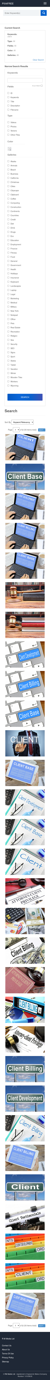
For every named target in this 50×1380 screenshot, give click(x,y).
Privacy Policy (8, 1357)
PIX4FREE (8, 3)
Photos (13, 126)
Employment (16, 244)
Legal (13, 294)
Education (15, 240)
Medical (14, 302)
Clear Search (38, 59)
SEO (12, 348)
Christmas (15, 182)
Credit (13, 219)
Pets (12, 323)
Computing (15, 203)
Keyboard (15, 281)
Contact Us (6, 1345)
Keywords (15, 97)
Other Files (15, 134)
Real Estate (15, 327)
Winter (13, 373)
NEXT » (42, 430)
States (13, 360)
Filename (14, 109)
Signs (13, 352)
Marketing (15, 298)
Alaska (13, 161)
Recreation (15, 331)
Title (12, 101)
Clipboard (15, 194)
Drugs (13, 232)
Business (14, 173)
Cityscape (15, 190)
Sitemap (5, 1361)
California (15, 178)
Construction (16, 207)
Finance (14, 248)
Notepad (14, 315)
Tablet (13, 364)
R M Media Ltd (8, 1338)
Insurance (15, 277)
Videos (13, 122)
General (14, 261)
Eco (12, 236)
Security (14, 344)
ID (11, 93)
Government (16, 265)
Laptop (13, 290)
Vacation (14, 369)
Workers (14, 381)
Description (15, 105)
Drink (13, 227)
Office (13, 319)
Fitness (14, 252)
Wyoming (14, 385)
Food (13, 257)
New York (15, 310)
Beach (13, 169)
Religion (14, 335)
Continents (15, 211)
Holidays (14, 273)
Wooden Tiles (16, 377)
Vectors (14, 130)
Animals (14, 165)
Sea (12, 340)
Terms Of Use (8, 1353)
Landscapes (16, 286)
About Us (6, 1349)
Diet (12, 223)
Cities (13, 186)
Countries (15, 215)
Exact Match (36, 86)
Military (14, 306)
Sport (13, 356)
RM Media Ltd (10, 1374)
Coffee (13, 198)
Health (13, 269)
